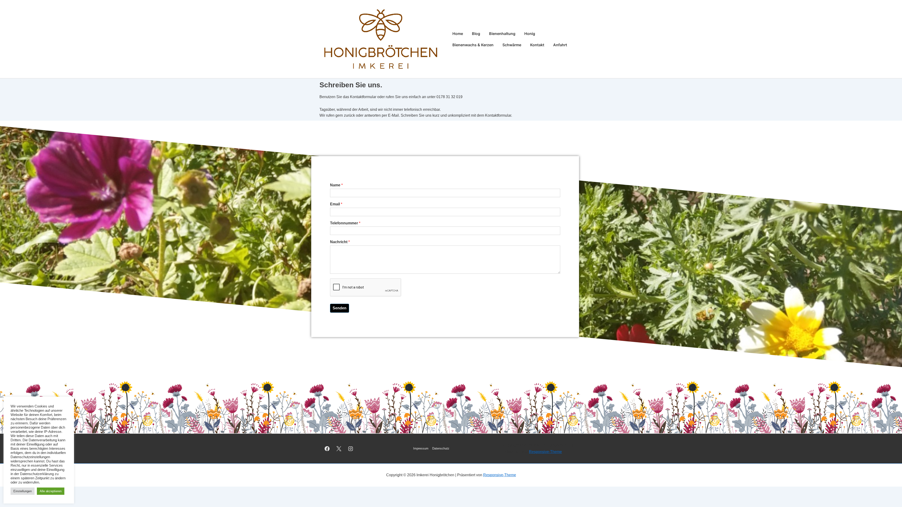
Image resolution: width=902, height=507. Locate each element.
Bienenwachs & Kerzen (473, 44)
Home (457, 33)
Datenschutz (440, 448)
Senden (339, 308)
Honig (529, 33)
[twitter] (338, 448)
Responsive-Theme (545, 452)
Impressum (420, 448)
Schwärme (511, 44)
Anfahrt (560, 44)
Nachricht (340, 242)
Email (336, 204)
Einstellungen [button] (22, 491)
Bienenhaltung (502, 33)
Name (336, 185)
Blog (476, 33)
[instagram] (350, 448)
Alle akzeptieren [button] (51, 491)
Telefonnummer (345, 223)
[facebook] (327, 448)
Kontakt (537, 44)
